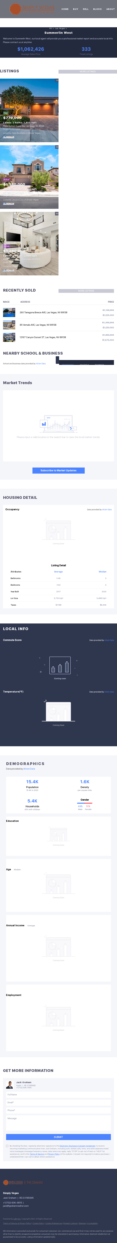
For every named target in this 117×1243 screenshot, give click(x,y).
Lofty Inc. (17, 1219)
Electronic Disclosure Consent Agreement (77, 1146)
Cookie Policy (38, 1223)
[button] (57, 360)
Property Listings (70, 1223)
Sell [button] (86, 9)
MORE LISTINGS (88, 71)
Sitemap (82, 1223)
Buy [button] (75, 9)
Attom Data (41, 364)
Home (65, 9)
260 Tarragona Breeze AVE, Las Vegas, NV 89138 (43, 312)
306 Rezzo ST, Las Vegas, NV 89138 (18, 193)
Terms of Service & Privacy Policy (17, 1223)
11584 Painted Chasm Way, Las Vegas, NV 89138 (23, 126)
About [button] (110, 9)
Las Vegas (60, 28)
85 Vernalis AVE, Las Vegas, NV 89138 (38, 325)
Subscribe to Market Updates (58, 470)
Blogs (97, 9)
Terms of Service (37, 1154)
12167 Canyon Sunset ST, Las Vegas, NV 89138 (43, 337)
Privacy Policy (54, 1154)
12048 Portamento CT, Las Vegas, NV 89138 (21, 259)
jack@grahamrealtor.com (16, 1206)
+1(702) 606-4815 (23, 1088)
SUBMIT (58, 1137)
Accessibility (92, 1223)
